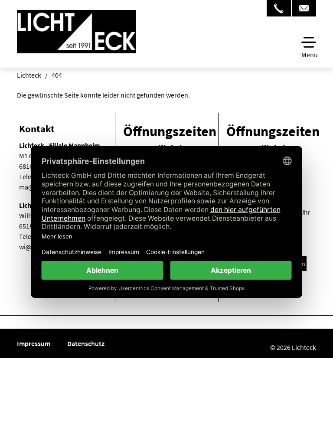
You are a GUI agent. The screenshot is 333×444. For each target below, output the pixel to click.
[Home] (76, 42)
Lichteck (29, 75)
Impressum (34, 343)
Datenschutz (85, 343)
